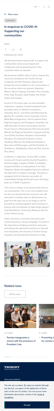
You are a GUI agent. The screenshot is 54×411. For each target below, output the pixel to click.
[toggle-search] (44, 7)
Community (10, 20)
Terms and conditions (12, 379)
